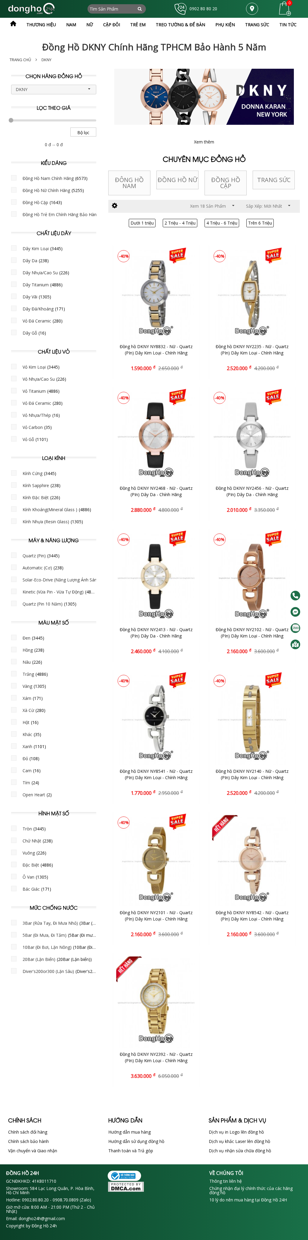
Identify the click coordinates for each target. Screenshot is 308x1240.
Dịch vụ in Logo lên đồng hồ (236, 1132)
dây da (30, 260)
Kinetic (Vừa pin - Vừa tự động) (53, 592)
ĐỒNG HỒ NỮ (177, 180)
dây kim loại (36, 248)
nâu (27, 662)
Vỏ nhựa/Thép (37, 415)
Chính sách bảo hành (28, 1141)
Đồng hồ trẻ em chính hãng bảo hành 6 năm (68, 214)
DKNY (46, 59)
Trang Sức (257, 24)
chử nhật (32, 841)
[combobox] (53, 89)
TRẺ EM (138, 24)
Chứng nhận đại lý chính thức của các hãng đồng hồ (251, 1190)
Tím (26, 782)
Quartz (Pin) (34, 556)
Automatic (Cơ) (37, 568)
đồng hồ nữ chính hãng (46, 190)
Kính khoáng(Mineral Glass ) (50, 509)
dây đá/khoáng (38, 309)
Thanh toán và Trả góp (130, 1150)
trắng (28, 674)
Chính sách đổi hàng (27, 1132)
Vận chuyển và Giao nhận (32, 1150)
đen (26, 638)
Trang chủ (20, 59)
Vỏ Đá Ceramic (37, 321)
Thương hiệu (41, 24)
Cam (27, 770)
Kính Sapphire (36, 485)
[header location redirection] (252, 9)
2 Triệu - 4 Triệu (180, 223)
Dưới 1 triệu (142, 223)
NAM (71, 24)
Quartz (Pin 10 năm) (43, 604)
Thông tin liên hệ (225, 1181)
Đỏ (25, 758)
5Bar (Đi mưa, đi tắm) (44, 935)
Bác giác (31, 889)
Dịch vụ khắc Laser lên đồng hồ (239, 1141)
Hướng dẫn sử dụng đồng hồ (136, 1141)
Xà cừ (28, 710)
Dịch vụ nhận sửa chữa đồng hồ (240, 1150)
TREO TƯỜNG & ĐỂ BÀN (180, 24)
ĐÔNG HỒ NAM (129, 183)
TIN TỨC (288, 24)
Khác (27, 734)
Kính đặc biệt (36, 497)
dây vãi (30, 297)
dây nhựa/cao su (40, 272)
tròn (27, 829)
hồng (28, 650)
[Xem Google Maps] (295, 644)
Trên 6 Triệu (260, 223)
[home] (13, 24)
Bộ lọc (83, 132)
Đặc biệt (31, 865)
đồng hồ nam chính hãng (48, 178)
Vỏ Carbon (33, 427)
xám (27, 698)
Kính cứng (32, 473)
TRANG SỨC (274, 180)
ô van (28, 877)
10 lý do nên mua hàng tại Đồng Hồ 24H (248, 1200)
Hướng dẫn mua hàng (129, 1132)
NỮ (89, 24)
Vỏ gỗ (28, 439)
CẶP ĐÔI (111, 24)
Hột (26, 722)
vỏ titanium (34, 391)
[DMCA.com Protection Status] (154, 1187)
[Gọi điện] (295, 595)
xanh (27, 746)
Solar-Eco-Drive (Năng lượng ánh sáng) (62, 580)
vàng (27, 686)
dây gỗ (30, 333)
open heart (34, 795)
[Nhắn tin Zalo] (295, 628)
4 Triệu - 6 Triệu (221, 223)
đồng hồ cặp (35, 202)
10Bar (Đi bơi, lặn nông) (47, 947)
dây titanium (36, 285)
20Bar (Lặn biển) (39, 959)
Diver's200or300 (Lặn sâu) (48, 971)
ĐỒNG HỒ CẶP (225, 183)
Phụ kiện (225, 24)
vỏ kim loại (34, 367)
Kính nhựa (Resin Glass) (46, 521)
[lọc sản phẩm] (114, 205)
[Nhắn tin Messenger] (295, 611)
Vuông (29, 853)
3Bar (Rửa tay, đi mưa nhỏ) (50, 923)
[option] (129, 183)
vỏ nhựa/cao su (39, 379)
